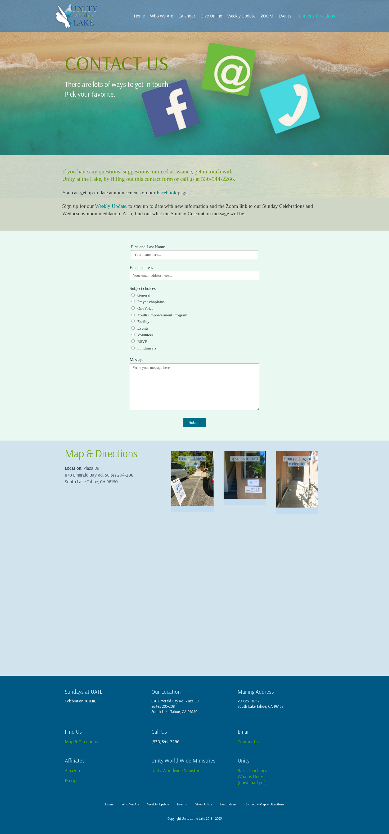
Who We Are (161, 16)
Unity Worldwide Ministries (177, 770)
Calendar (186, 16)
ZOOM (267, 16)
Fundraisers (228, 804)
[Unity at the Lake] (79, 16)
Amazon (72, 770)
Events (285, 16)
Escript (72, 780)
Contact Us (248, 741)
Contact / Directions (315, 16)
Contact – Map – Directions (264, 804)
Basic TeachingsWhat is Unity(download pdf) (252, 776)
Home (139, 16)
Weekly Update (241, 16)
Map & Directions (81, 741)
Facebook (167, 192)
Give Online (211, 16)
